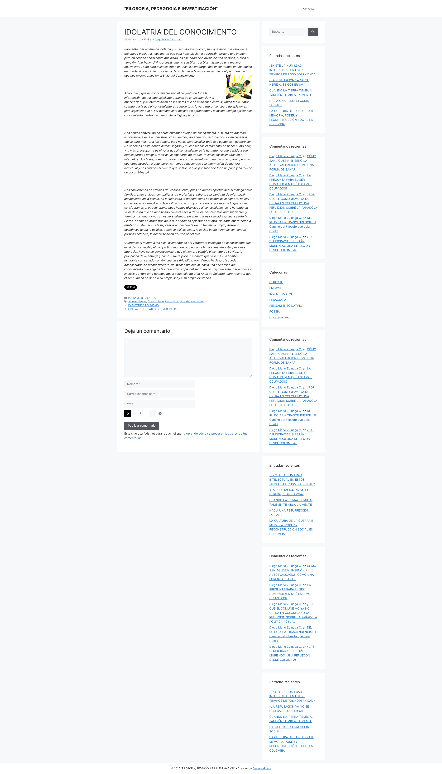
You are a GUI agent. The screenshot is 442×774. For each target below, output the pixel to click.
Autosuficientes (137, 301)
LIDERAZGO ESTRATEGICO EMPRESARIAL (153, 309)
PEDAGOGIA (277, 299)
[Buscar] (313, 32)
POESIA (274, 311)
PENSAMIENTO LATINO (142, 297)
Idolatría (184, 301)
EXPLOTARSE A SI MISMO (143, 305)
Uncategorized (279, 317)
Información (197, 301)
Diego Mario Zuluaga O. (285, 156)
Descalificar (171, 301)
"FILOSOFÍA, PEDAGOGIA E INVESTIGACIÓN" (171, 8)
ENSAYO (275, 288)
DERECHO (276, 282)
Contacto (308, 8)
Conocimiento (156, 301)
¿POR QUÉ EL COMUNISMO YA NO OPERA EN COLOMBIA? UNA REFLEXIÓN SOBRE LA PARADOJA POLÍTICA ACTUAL (293, 203)
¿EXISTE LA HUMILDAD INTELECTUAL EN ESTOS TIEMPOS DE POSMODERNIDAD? (292, 70)
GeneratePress (262, 768)
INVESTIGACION (280, 294)
